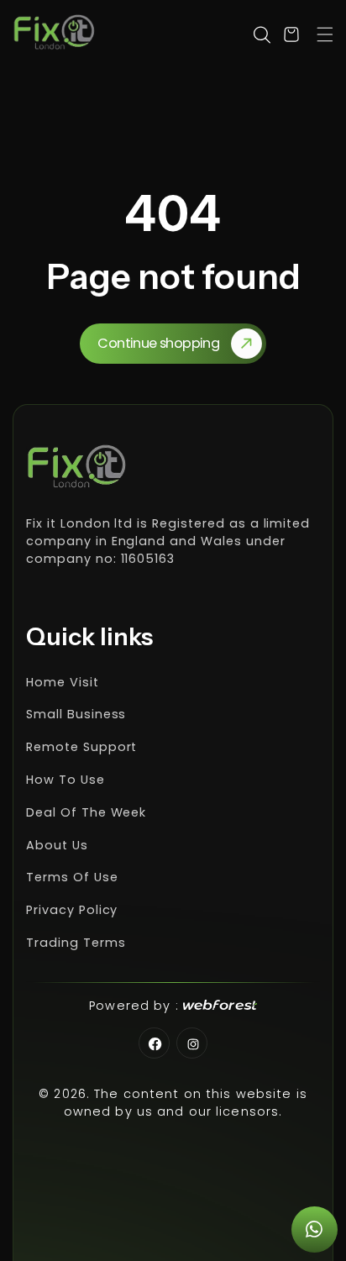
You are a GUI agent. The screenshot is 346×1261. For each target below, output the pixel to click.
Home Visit (62, 682)
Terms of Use (72, 877)
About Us (57, 845)
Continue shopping (158, 343)
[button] (325, 34)
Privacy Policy (72, 909)
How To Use (65, 779)
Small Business (76, 714)
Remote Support (81, 746)
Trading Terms (75, 942)
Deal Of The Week (86, 812)
